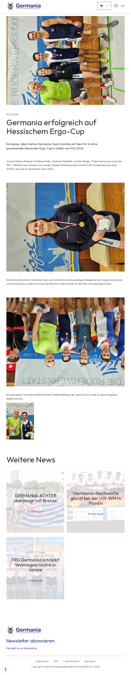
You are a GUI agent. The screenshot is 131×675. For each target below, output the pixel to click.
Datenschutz (42, 661)
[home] (24, 6)
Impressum (90, 661)
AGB (55, 661)
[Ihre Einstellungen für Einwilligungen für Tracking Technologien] (6, 669)
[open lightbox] (20, 421)
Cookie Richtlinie (71, 661)
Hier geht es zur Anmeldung (21, 648)
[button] (121, 6)
